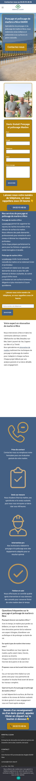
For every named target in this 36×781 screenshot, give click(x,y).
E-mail (8, 140)
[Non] (33, 774)
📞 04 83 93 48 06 (18, 207)
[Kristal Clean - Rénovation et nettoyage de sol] (18, 7)
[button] (2, 7)
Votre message (10, 165)
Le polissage (7, 259)
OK (18, 778)
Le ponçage (6, 224)
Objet (7, 157)
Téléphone (9, 148)
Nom (7, 132)
